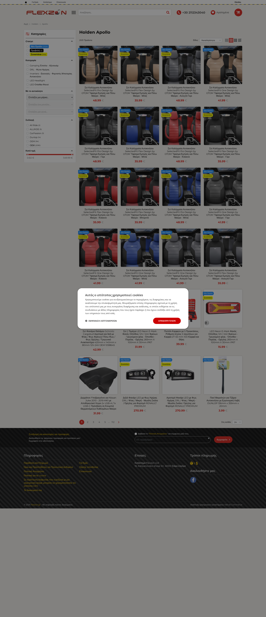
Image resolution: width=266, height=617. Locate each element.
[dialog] (133, 308)
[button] (101, 320)
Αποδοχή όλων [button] (167, 320)
